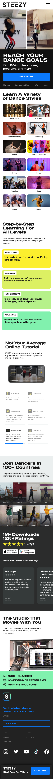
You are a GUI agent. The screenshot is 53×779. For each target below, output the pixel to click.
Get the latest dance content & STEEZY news (18, 710)
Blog (5, 733)
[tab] (15, 398)
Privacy (30, 737)
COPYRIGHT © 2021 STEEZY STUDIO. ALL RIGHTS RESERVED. (20, 759)
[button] (47, 4)
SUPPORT (7, 742)
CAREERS (7, 737)
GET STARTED (40, 771)
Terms (29, 733)
